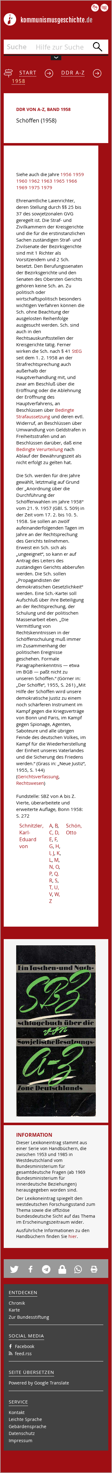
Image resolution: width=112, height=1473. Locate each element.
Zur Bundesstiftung (29, 1317)
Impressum (20, 1440)
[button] (16, 1269)
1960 (21, 181)
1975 (34, 187)
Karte (14, 1310)
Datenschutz (22, 1433)
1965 (59, 181)
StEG (77, 351)
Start (28, 72)
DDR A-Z (73, 72)
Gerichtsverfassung (37, 777)
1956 (66, 174)
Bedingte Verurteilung (39, 449)
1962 (34, 181)
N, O (54, 866)
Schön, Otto (74, 829)
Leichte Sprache (25, 1419)
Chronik (17, 1303)
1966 (71, 181)
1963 (46, 181)
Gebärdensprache (27, 1426)
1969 (21, 187)
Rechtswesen (30, 783)
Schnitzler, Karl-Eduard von (31, 836)
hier (72, 1236)
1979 (46, 187)
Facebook (24, 1346)
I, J (51, 853)
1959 (78, 174)
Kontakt (17, 1412)
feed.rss (23, 1353)
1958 (19, 81)
